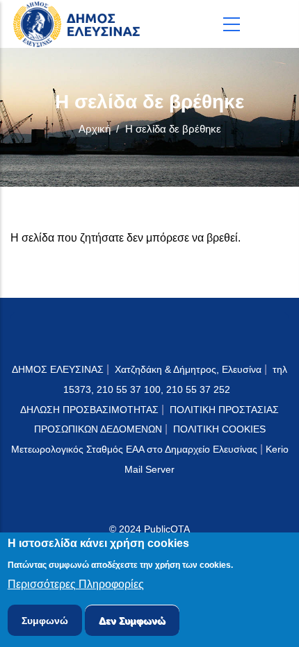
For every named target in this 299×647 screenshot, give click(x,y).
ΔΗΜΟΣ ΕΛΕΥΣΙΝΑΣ (58, 369)
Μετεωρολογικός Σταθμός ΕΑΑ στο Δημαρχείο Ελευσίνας (134, 449)
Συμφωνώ (45, 620)
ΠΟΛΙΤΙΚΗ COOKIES (219, 429)
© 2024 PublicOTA (149, 529)
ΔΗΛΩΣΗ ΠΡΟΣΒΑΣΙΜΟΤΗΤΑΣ (89, 409)
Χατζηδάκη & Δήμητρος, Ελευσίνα (188, 369)
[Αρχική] (80, 24)
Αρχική (95, 129)
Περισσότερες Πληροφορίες (76, 584)
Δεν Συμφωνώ (132, 620)
